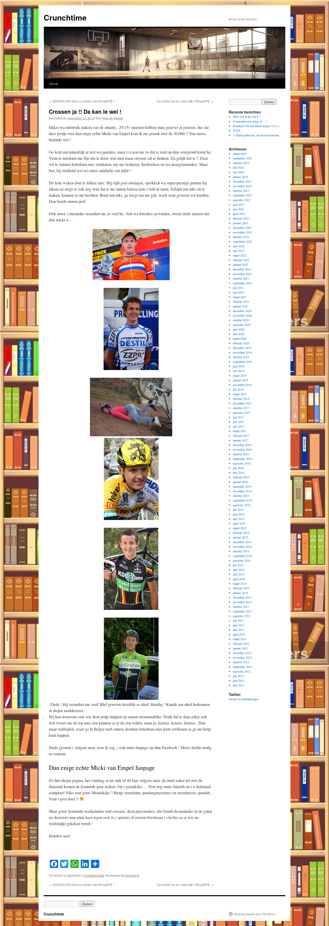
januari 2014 (240, 593)
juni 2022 (238, 246)
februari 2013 (241, 643)
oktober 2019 (241, 357)
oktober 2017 (241, 408)
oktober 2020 (241, 320)
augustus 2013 (242, 616)
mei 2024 (238, 172)
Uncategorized (94, 875)
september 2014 (242, 556)
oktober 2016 (241, 454)
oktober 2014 (241, 551)
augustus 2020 (242, 325)
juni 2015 (238, 514)
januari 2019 (240, 380)
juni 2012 (238, 680)
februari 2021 (241, 301)
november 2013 (242, 602)
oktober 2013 (241, 606)
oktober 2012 (241, 662)
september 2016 (242, 459)
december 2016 (242, 445)
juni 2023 (238, 204)
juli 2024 (238, 167)
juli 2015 (238, 509)
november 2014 (242, 546)
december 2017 (242, 403)
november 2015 (242, 491)
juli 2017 (238, 417)
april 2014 (239, 579)
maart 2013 (239, 639)
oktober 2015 (241, 496)
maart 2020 (239, 338)
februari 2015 (241, 533)
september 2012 (242, 667)
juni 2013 (238, 625)
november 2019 (242, 352)
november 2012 (242, 657)
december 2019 (242, 348)
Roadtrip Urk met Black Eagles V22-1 (256, 126)
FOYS (237, 130)
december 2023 (242, 181)
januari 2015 (240, 537)
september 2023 (242, 195)
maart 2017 (239, 431)
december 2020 (242, 311)
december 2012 (242, 653)
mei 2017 (238, 426)
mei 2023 (238, 209)
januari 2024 (240, 177)
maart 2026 (239, 154)
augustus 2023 (242, 200)
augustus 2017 (242, 412)
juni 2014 (238, 570)
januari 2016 (240, 482)
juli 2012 (238, 676)
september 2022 (242, 241)
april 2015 (239, 523)
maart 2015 (239, 528)
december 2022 (242, 227)
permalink (132, 875)
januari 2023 (240, 223)
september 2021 (242, 283)
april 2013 (239, 634)
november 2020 (242, 315)
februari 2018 (241, 398)
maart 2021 (239, 297)
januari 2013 (240, 648)
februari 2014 (241, 588)
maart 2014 (239, 583)
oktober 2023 (241, 190)
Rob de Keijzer (113, 118)
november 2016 (242, 449)
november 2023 (242, 186)
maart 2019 (239, 375)
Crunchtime (65, 17)
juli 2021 (238, 288)
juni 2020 (238, 329)
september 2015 (242, 500)
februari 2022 (241, 260)
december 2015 (242, 486)
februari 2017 (241, 435)
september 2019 (242, 362)
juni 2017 (238, 422)
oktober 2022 (241, 237)
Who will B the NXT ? (247, 117)
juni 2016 (238, 472)
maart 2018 (239, 394)
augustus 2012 (242, 671)
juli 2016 (238, 468)
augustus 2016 (242, 463)
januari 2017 (240, 440)
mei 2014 (238, 574)
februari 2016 (241, 477)
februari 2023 (241, 218)
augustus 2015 (242, 505)
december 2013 (242, 597)
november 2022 (242, 232)
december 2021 (242, 269)
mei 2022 (238, 251)
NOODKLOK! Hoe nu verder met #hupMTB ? (82, 101)
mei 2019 (238, 371)
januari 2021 (240, 306)
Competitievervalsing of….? (250, 121)
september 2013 (242, 611)
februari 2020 (241, 343)
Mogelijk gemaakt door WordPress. (255, 914)
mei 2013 (238, 630)
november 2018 (242, 385)
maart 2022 (239, 255)
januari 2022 (240, 264)
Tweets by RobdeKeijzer (244, 699)
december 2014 (242, 542)
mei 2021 (238, 292)
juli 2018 (238, 389)
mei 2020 (238, 334)
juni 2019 (238, 366)
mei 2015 (238, 519)
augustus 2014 (242, 560)
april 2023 (239, 214)
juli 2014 (238, 565)
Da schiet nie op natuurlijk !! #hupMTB (185, 101)
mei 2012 (238, 685)
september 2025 (242, 158)
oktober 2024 (241, 163)
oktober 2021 (241, 278)
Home (53, 83)
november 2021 (242, 274)
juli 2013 (238, 620)
